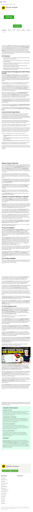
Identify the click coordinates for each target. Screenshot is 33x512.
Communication (7, 4)
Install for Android (7, 470)
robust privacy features (22, 224)
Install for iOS (15, 470)
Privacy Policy (7, 507)
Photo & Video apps (4, 491)
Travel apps (3, 501)
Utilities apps (3, 503)
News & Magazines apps (4, 489)
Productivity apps (3, 493)
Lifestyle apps (3, 484)
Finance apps (3, 481)
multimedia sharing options (14, 315)
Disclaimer (17, 507)
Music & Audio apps (4, 486)
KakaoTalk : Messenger (12, 4)
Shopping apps (3, 496)
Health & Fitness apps (4, 483)
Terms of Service (3, 507)
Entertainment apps (4, 479)
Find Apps (2, 4)
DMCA (13, 507)
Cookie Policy (10, 507)
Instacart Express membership (18, 242)
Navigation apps (3, 488)
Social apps (3, 498)
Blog (15, 507)
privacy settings (10, 82)
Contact (20, 507)
